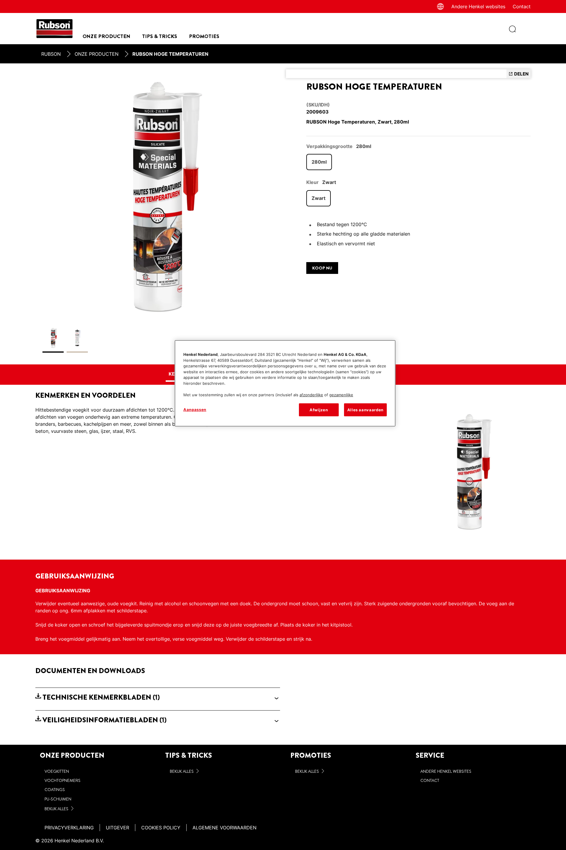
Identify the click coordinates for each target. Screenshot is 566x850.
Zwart (318, 198)
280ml (319, 162)
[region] (285, 383)
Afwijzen (319, 409)
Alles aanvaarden (365, 409)
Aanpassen (194, 409)
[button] (157, 697)
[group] (157, 214)
